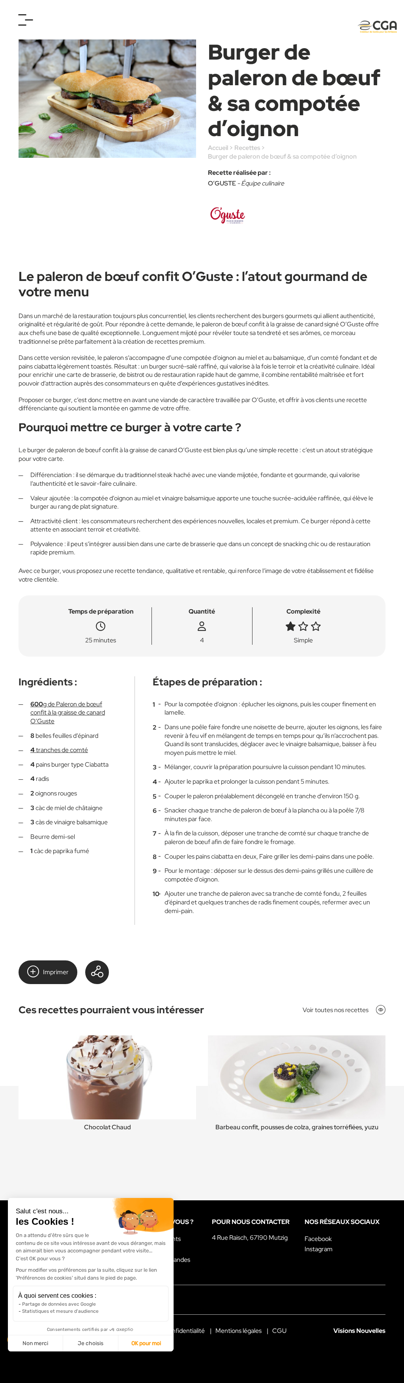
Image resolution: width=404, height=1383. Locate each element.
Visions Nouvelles (359, 1331)
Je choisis (90, 1343)
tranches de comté (59, 750)
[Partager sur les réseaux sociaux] (97, 972)
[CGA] (377, 27)
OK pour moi (146, 1343)
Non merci (35, 1343)
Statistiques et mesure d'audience (60, 1311)
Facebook (318, 1239)
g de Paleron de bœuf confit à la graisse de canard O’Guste (67, 712)
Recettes (247, 148)
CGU (279, 1331)
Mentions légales (238, 1331)
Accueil (218, 148)
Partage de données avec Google (59, 1304)
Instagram (319, 1249)
